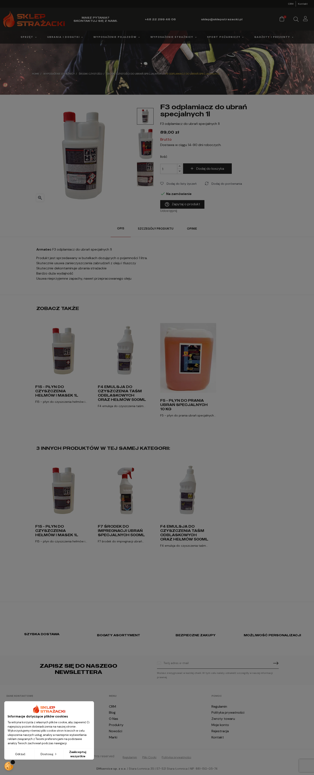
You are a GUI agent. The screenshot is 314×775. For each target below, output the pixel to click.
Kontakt (303, 4)
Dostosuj (47, 754)
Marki (113, 737)
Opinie (192, 228)
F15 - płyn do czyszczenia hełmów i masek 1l (56, 391)
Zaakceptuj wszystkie (77, 754)
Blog (112, 712)
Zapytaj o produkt (182, 204)
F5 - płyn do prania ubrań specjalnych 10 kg (184, 404)
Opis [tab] (120, 228)
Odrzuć (20, 754)
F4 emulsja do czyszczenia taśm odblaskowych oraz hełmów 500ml (122, 393)
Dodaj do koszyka (210, 168)
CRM (290, 4)
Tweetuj (187, 211)
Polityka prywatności (227, 712)
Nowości (115, 731)
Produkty (116, 725)
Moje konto (220, 725)
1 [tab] (157, 436)
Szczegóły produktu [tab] (155, 228)
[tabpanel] (63, 371)
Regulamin (219, 706)
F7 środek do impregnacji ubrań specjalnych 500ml (121, 530)
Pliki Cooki (149, 757)
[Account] (305, 19)
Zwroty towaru (223, 718)
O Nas (113, 718)
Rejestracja (220, 731)
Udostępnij (181, 211)
